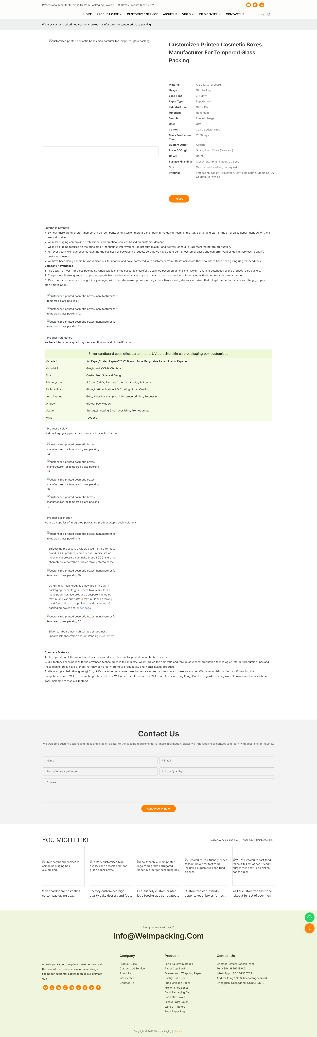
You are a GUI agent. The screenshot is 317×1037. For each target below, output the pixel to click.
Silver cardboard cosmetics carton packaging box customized (61, 893)
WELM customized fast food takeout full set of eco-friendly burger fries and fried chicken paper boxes (253, 893)
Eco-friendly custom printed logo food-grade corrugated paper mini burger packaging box (157, 893)
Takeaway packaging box (224, 839)
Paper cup (247, 839)
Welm (45, 24)
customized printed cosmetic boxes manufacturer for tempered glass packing (102, 24)
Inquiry (179, 198)
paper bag (82, 608)
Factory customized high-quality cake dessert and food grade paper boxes (110, 893)
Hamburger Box (264, 839)
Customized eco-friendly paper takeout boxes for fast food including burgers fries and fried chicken (205, 893)
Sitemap (178, 1031)
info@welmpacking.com (158, 935)
